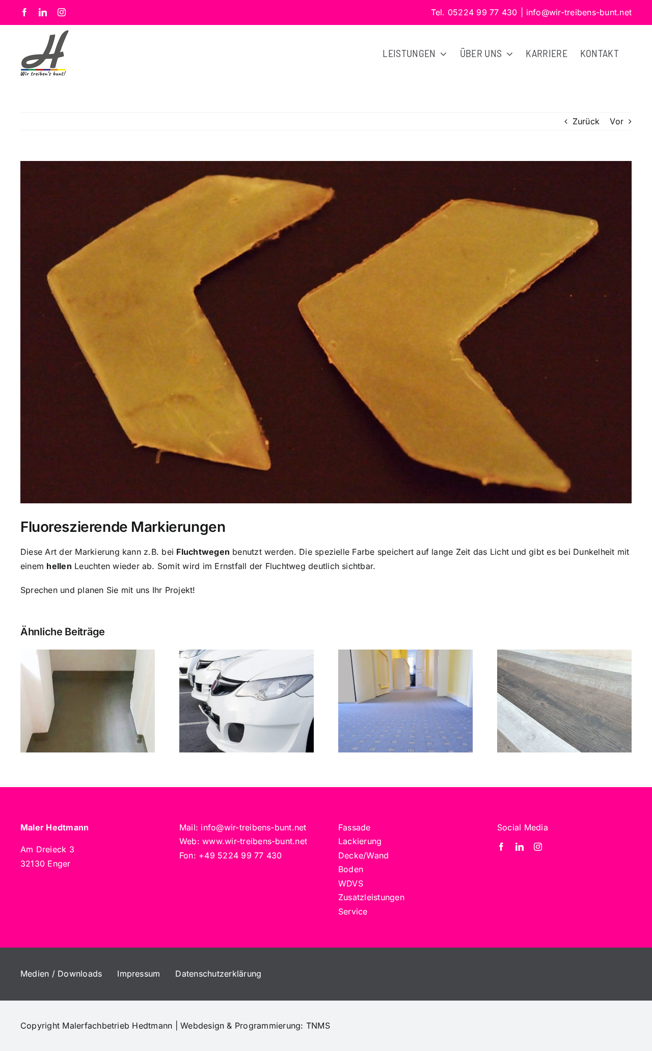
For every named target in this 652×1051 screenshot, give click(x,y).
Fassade (354, 827)
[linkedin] (519, 847)
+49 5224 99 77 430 (240, 855)
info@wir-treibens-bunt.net (579, 12)
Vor (616, 121)
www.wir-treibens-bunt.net (254, 841)
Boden (350, 869)
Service (353, 911)
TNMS (318, 1025)
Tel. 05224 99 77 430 (474, 12)
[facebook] (501, 847)
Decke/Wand (363, 855)
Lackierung (360, 841)
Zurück (586, 121)
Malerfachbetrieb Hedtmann (117, 1025)
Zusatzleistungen (371, 897)
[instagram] (538, 847)
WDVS (350, 883)
